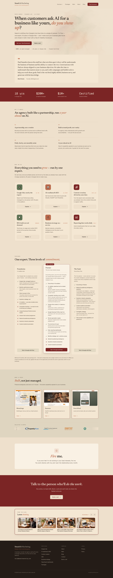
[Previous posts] (91, 514)
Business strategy (45, 559)
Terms (82, 551)
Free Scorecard (93, 4)
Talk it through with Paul (28, 350)
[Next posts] (94, 514)
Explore (27, 206)
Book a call (37, 43)
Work (73, 4)
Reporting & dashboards (47, 562)
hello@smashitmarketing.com (23, 558)
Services (59, 4)
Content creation (45, 554)
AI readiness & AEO (46, 551)
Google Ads (44, 549)
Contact (63, 557)
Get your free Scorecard (23, 43)
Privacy (83, 549)
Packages (67, 4)
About (78, 4)
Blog (84, 4)
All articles (85, 514)
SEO (42, 557)
